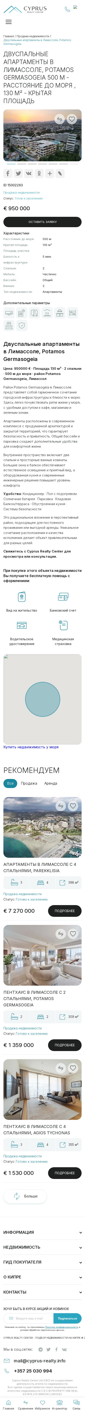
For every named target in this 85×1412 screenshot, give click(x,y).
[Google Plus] (49, 173)
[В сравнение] (61, 806)
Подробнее (65, 911)
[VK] (28, 173)
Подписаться (67, 1318)
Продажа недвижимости (33, 36)
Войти (77, 9)
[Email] (60, 173)
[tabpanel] (42, 135)
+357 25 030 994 (67, 9)
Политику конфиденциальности (61, 1327)
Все (10, 783)
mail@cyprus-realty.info (40, 1360)
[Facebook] (7, 173)
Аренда (50, 783)
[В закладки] (73, 806)
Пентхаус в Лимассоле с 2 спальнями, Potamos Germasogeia (34, 998)
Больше (31, 1196)
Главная (8, 36)
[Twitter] (18, 173)
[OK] (39, 173)
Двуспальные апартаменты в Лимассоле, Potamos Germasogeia (37, 42)
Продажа (29, 783)
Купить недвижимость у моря (30, 747)
